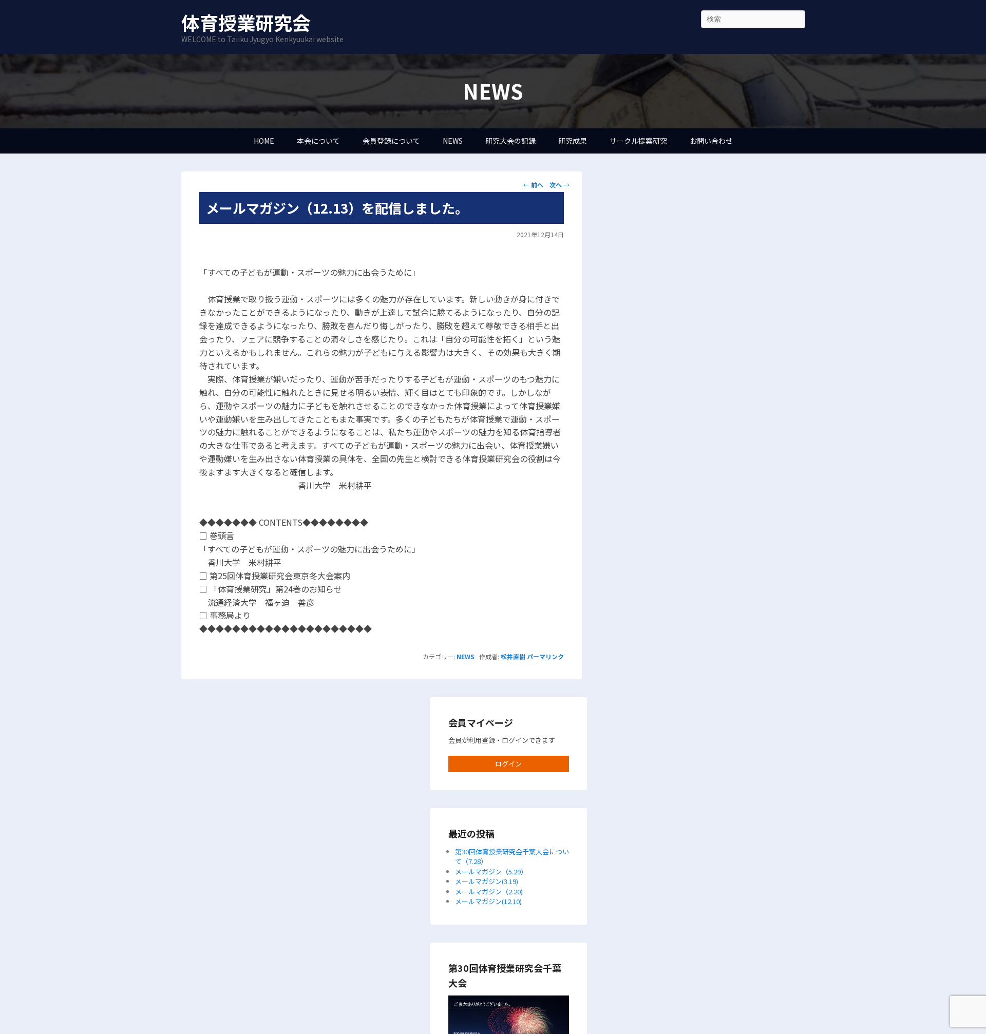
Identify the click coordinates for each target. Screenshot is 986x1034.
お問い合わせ (711, 141)
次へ (559, 184)
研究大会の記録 (510, 141)
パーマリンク (545, 656)
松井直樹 (513, 656)
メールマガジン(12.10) (488, 901)
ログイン (508, 764)
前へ (533, 184)
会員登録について (391, 141)
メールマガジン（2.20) (489, 891)
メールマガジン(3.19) (486, 881)
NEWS (453, 141)
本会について (318, 141)
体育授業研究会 (246, 22)
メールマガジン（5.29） (491, 871)
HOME (264, 141)
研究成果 (572, 141)
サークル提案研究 (638, 141)
